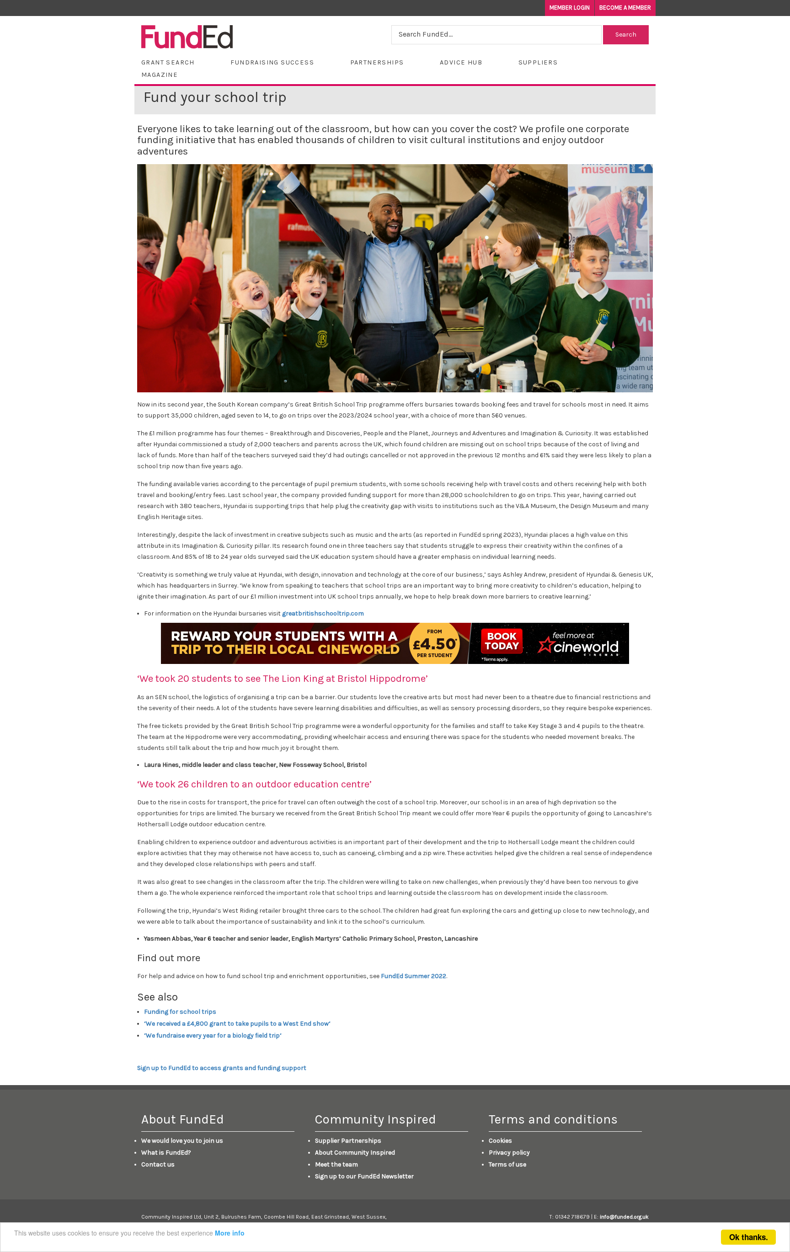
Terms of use (507, 1164)
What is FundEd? (166, 1152)
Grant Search (168, 62)
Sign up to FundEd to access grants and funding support (221, 1068)
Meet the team (336, 1164)
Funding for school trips (180, 1012)
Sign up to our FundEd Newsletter (364, 1176)
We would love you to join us (182, 1141)
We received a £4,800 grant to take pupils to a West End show (238, 1023)
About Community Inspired (355, 1152)
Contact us (158, 1164)
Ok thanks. (748, 1236)
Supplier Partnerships (348, 1141)
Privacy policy (509, 1152)
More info (230, 1232)
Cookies (500, 1141)
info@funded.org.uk (624, 1217)
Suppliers (538, 62)
